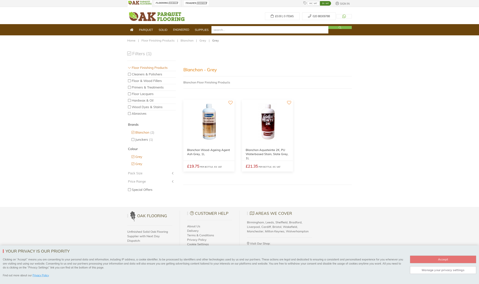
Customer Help (211, 213)
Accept (443, 259)
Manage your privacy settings (443, 270)
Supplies (202, 30)
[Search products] (340, 27)
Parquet (146, 30)
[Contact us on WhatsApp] (344, 16)
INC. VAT (313, 3)
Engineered (181, 29)
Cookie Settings (198, 244)
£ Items (284, 16)
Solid (163, 30)
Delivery (193, 231)
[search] (269, 29)
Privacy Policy (197, 240)
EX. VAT (325, 3)
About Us (193, 226)
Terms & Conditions (200, 235)
